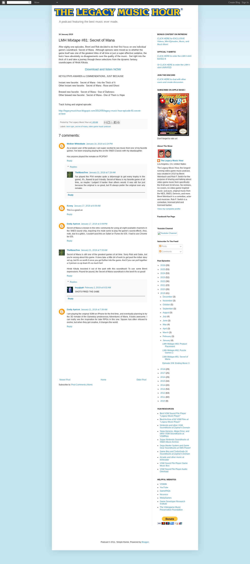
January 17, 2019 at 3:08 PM (94, 224)
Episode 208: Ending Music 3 (175, 363)
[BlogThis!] (108, 122)
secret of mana (81, 126)
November (168, 301)
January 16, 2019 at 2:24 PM (99, 144)
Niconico (164, 494)
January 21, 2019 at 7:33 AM (94, 250)
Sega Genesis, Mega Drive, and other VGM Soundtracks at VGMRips (174, 433)
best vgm (70, 126)
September (168, 308)
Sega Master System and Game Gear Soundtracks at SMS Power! (175, 446)
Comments (166, 251)
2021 (163, 285)
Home (103, 380)
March (166, 332)
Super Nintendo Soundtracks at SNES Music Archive (174, 440)
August (166, 312)
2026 (163, 265)
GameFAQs (165, 491)
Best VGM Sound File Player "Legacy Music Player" (173, 414)
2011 (163, 397)
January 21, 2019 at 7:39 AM (94, 309)
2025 (163, 269)
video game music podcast (100, 126)
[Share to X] (112, 122)
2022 (163, 281)
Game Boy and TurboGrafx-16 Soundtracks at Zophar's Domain (175, 452)
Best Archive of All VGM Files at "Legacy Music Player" (174, 420)
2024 (163, 273)
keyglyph (79, 287)
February (167, 336)
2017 (163, 373)
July (165, 316)
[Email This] (105, 122)
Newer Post (65, 380)
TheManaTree (81, 172)
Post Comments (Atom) (82, 384)
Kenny (70, 206)
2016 (163, 377)
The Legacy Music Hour (172, 160)
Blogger (145, 542)
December (168, 297)
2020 (163, 289)
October (167, 304)
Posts (164, 246)
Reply (69, 161)
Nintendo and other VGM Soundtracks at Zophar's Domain (175, 426)
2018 (163, 369)
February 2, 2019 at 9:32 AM (98, 287)
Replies (73, 167)
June (165, 320)
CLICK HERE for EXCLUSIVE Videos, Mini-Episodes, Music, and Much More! (173, 41)
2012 (163, 393)
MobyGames (166, 498)
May (165, 324)
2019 (163, 293)
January (167, 340)
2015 (163, 381)
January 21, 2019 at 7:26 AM (102, 172)
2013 (163, 389)
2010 (163, 401)
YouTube (164, 487)
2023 (163, 277)
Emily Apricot (73, 224)
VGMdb (163, 484)
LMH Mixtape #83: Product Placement (174, 345)
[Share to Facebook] (115, 122)
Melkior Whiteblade (76, 144)
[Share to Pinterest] (118, 122)
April (165, 328)
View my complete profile (168, 209)
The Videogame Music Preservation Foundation (171, 508)
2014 (163, 385)
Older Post (141, 380)
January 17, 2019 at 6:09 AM (87, 206)
